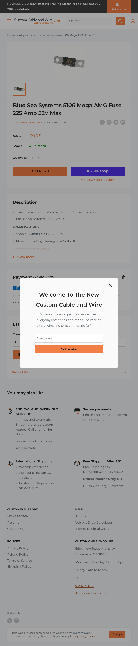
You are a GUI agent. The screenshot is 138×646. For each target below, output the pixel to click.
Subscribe (69, 349)
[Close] (110, 285)
